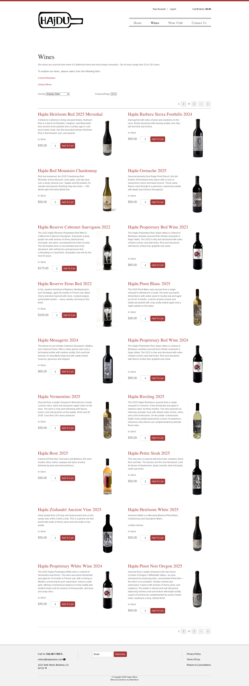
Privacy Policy (194, 654)
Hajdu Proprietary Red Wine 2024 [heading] (158, 340)
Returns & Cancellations (199, 665)
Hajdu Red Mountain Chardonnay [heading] (67, 170)
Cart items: (201, 9)
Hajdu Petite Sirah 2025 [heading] (149, 453)
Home (138, 22)
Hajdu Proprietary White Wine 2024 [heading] (70, 566)
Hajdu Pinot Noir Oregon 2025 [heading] (155, 566)
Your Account (159, 9)
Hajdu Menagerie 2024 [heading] (58, 340)
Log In (173, 9)
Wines (155, 22)
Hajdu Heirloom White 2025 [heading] (153, 509)
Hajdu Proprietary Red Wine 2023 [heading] (158, 227)
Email (89, 650)
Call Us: (49, 654)
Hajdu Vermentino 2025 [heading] (59, 396)
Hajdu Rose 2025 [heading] (53, 453)
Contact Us (199, 22)
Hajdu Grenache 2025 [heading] (147, 170)
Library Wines (45, 84)
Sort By (41, 94)
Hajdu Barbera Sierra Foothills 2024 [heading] (160, 114)
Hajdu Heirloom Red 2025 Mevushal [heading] (70, 114)
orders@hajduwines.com (50, 659)
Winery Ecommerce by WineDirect (124, 680)
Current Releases (46, 78)
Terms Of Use (193, 659)
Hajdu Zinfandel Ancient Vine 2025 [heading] (69, 509)
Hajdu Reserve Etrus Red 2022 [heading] (65, 283)
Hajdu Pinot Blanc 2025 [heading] (149, 283)
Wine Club (175, 22)
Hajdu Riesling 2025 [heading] (146, 396)
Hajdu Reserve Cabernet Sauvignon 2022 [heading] (74, 227)
